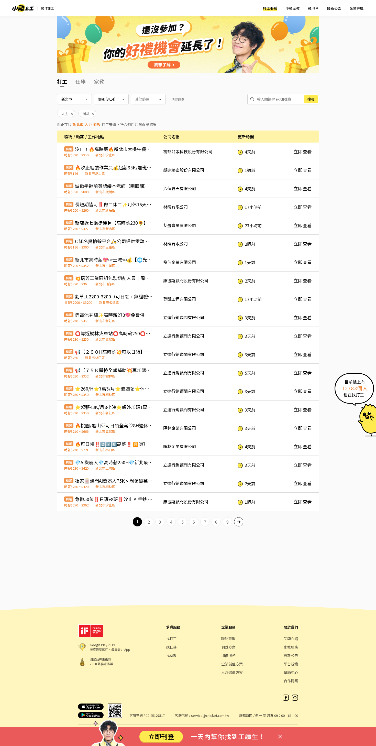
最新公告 (334, 8)
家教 (99, 81)
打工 (62, 81)
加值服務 (228, 655)
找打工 (171, 638)
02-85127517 (155, 715)
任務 (80, 81)
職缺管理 (228, 638)
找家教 (171, 655)
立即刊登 (161, 736)
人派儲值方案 (232, 672)
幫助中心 (291, 672)
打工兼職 (270, 8)
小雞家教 (292, 8)
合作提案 (291, 680)
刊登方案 (228, 647)
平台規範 (291, 663)
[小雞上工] (23, 8)
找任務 (171, 647)
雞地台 (313, 8)
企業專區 (356, 8)
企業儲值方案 (232, 663)
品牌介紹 (291, 638)
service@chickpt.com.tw (210, 715)
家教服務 (291, 647)
